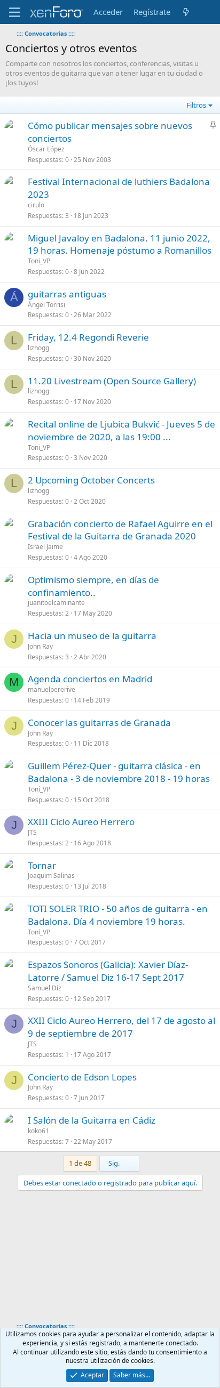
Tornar (42, 865)
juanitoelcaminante (56, 602)
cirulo (36, 204)
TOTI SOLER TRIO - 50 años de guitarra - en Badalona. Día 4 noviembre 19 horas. (118, 914)
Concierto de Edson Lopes (82, 1077)
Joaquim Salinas (51, 875)
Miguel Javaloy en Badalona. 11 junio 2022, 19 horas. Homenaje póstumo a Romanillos (119, 244)
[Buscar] (207, 12)
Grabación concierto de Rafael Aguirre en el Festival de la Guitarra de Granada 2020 (120, 530)
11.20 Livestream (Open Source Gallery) (112, 381)
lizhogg (38, 347)
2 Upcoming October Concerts (91, 480)
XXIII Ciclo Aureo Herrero (81, 822)
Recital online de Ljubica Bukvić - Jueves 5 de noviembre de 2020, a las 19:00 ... (121, 430)
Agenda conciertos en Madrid (90, 679)
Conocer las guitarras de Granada (99, 722)
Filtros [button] (196, 105)
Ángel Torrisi (46, 304)
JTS (32, 832)
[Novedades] (186, 12)
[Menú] (14, 12)
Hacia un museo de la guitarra (92, 636)
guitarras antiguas (67, 294)
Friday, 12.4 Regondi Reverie (88, 337)
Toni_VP (39, 260)
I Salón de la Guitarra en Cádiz (91, 1120)
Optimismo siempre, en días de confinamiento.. (93, 586)
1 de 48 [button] (80, 1163)
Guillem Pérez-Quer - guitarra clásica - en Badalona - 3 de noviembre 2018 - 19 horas (119, 772)
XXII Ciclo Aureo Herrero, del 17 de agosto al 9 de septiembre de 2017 (121, 1026)
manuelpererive (51, 689)
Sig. (114, 1163)
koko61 (38, 1130)
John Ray (40, 646)
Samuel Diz (44, 987)
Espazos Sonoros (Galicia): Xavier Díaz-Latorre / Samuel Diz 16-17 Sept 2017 (108, 970)
